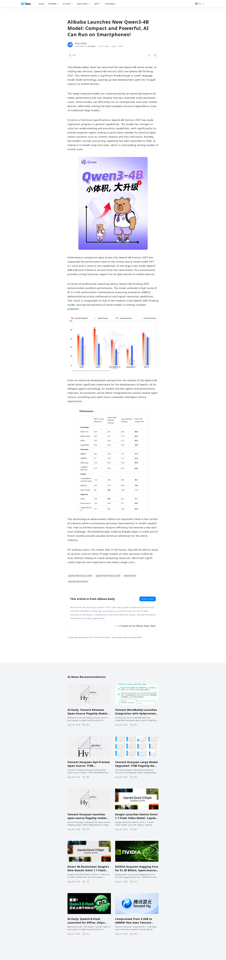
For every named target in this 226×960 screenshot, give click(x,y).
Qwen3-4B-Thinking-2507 (108, 575)
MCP (96, 3)
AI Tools (66, 3)
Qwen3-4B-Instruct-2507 (80, 575)
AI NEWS (52, 3)
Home (41, 3)
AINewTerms (130, 575)
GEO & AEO (82, 3)
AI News (92, 46)
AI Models (109, 3)
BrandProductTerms (78, 581)
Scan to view (148, 599)
